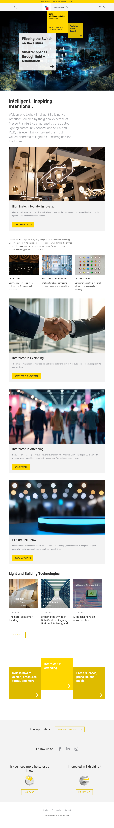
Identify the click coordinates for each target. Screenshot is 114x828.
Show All (17, 635)
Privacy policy (56, 810)
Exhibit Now (84, 792)
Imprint (45, 810)
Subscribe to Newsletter (69, 729)
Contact (29, 792)
